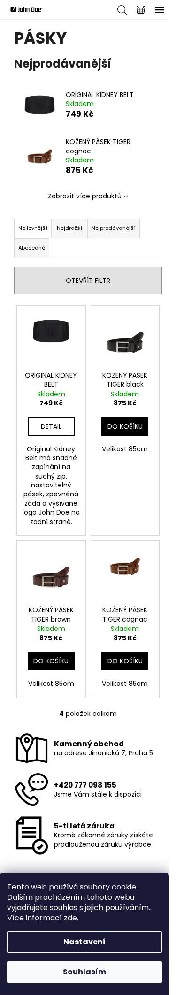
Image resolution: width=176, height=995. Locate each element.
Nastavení (84, 941)
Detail (51, 426)
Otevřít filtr (88, 280)
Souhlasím (84, 971)
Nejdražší (69, 228)
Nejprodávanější (114, 228)
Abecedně (31, 247)
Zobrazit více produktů (85, 196)
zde (70, 917)
